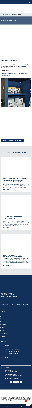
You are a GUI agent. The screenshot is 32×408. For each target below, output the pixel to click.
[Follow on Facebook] (17, 382)
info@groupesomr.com (11, 359)
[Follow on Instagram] (11, 382)
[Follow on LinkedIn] (14, 382)
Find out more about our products (12, 140)
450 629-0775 (11, 348)
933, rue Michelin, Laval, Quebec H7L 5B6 (11, 370)
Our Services (5, 333)
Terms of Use (5, 400)
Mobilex (23, 66)
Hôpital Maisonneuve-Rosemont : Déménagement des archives (15, 179)
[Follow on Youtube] (21, 382)
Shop (3, 330)
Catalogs (4, 316)
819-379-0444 (16, 350)
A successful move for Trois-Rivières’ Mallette (13, 217)
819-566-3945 (15, 351)
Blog (3, 327)
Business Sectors (6, 321)
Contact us (4, 336)
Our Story (4, 324)
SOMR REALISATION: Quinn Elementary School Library (13, 256)
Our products (5, 318)
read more (6, 189)
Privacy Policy (13, 400)
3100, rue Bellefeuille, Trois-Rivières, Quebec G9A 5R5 (13, 374)
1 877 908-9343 (13, 353)
